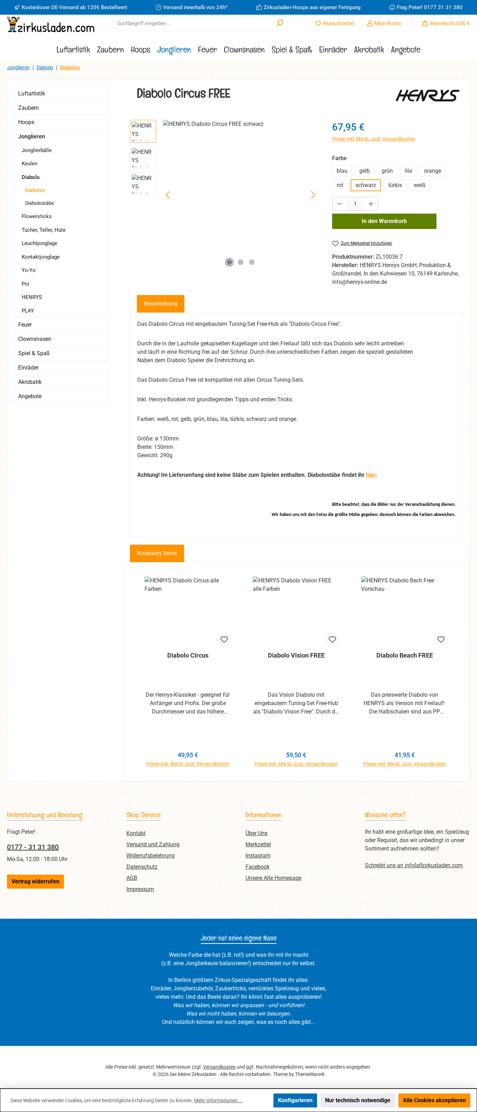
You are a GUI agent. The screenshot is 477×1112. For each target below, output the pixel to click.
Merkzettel (258, 844)
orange (432, 170)
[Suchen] (280, 23)
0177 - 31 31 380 (33, 847)
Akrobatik (30, 382)
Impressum (140, 889)
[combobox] (192, 23)
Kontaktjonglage (41, 257)
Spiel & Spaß (34, 353)
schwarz (365, 185)
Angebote (30, 396)
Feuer (25, 324)
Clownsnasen (34, 339)
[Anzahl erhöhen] (371, 204)
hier (370, 475)
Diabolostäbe (39, 203)
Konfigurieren (295, 1100)
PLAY (28, 311)
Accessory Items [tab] (157, 553)
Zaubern (28, 108)
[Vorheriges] (168, 195)
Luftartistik (31, 93)
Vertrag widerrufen (35, 881)
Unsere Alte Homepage (273, 878)
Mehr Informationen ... (218, 1100)
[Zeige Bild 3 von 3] (252, 262)
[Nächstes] (313, 195)
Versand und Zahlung (152, 844)
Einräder (28, 367)
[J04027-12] (240, 195)
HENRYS (32, 297)
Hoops (26, 122)
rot (340, 185)
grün (387, 170)
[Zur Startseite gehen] (50, 24)
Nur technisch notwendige (357, 1100)
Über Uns (256, 833)
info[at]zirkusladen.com (434, 865)
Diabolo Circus (187, 655)
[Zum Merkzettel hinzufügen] (224, 639)
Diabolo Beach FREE (404, 655)
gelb (364, 170)
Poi (25, 284)
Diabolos (35, 190)
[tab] (160, 304)
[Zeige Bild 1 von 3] (229, 262)
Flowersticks (37, 216)
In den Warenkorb (384, 221)
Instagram (258, 855)
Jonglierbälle (37, 150)
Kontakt (136, 833)
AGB (131, 878)
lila (408, 170)
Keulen (29, 163)
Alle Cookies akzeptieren (434, 1100)
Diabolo (31, 177)
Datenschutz (141, 866)
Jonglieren (31, 136)
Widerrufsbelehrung (150, 855)
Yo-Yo (29, 270)
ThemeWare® (310, 1074)
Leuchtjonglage (39, 243)
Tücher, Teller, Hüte (44, 230)
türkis (395, 185)
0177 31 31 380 (443, 7)
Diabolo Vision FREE (296, 655)
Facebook (257, 866)
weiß (420, 185)
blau (342, 170)
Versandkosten (219, 1067)
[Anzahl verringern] (339, 204)
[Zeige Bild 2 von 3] (240, 262)
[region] (224, 195)
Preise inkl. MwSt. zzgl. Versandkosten (373, 139)
